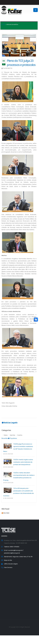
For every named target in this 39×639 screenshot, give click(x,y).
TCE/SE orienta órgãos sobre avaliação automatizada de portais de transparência (23, 462)
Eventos (19, 435)
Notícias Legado (10, 422)
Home (3, 24)
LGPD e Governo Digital (11, 564)
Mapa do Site (8, 560)
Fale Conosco (8, 567)
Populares (13, 438)
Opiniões (12, 435)
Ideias (6, 435)
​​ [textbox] (19, 269)
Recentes (5, 438)
